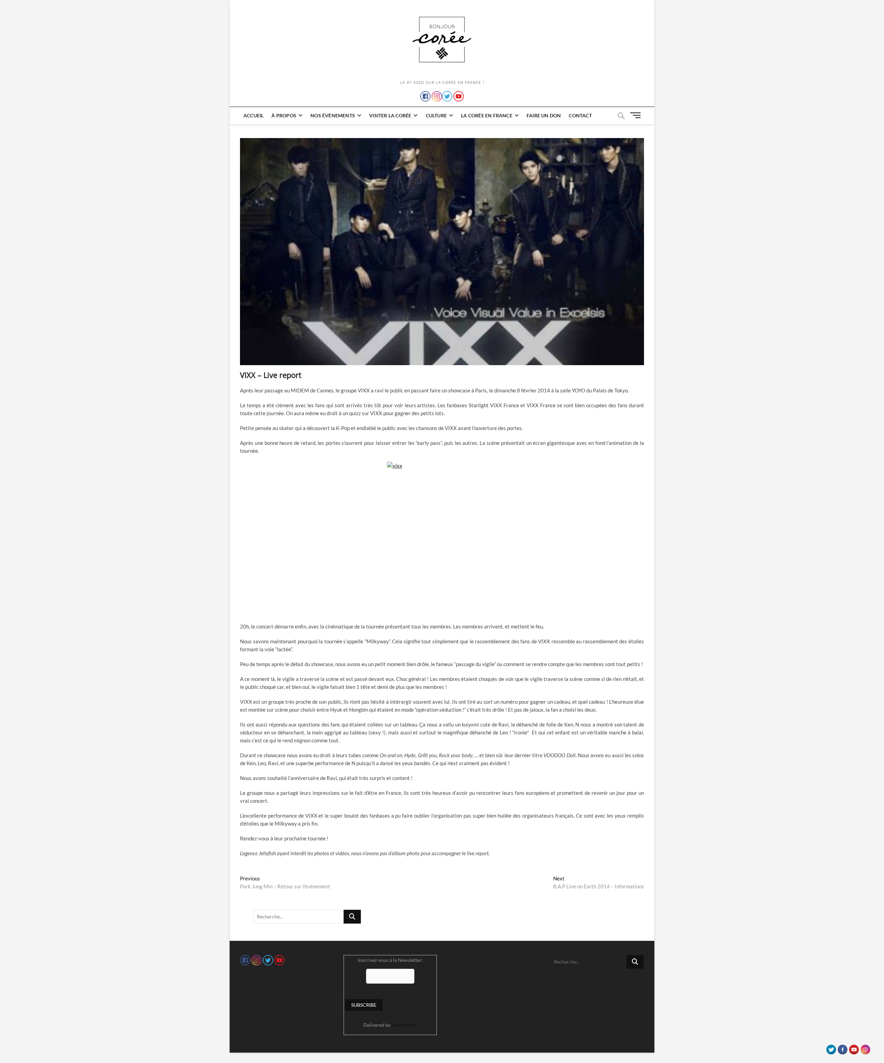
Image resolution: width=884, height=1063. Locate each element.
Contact (580, 115)
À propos (283, 115)
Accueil (253, 115)
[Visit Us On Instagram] (865, 1048)
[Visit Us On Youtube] (853, 1048)
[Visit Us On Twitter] (831, 1048)
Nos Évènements (332, 115)
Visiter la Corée (390, 115)
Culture (436, 115)
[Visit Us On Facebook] (842, 1048)
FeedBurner (404, 1025)
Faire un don (544, 115)
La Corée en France (486, 115)
